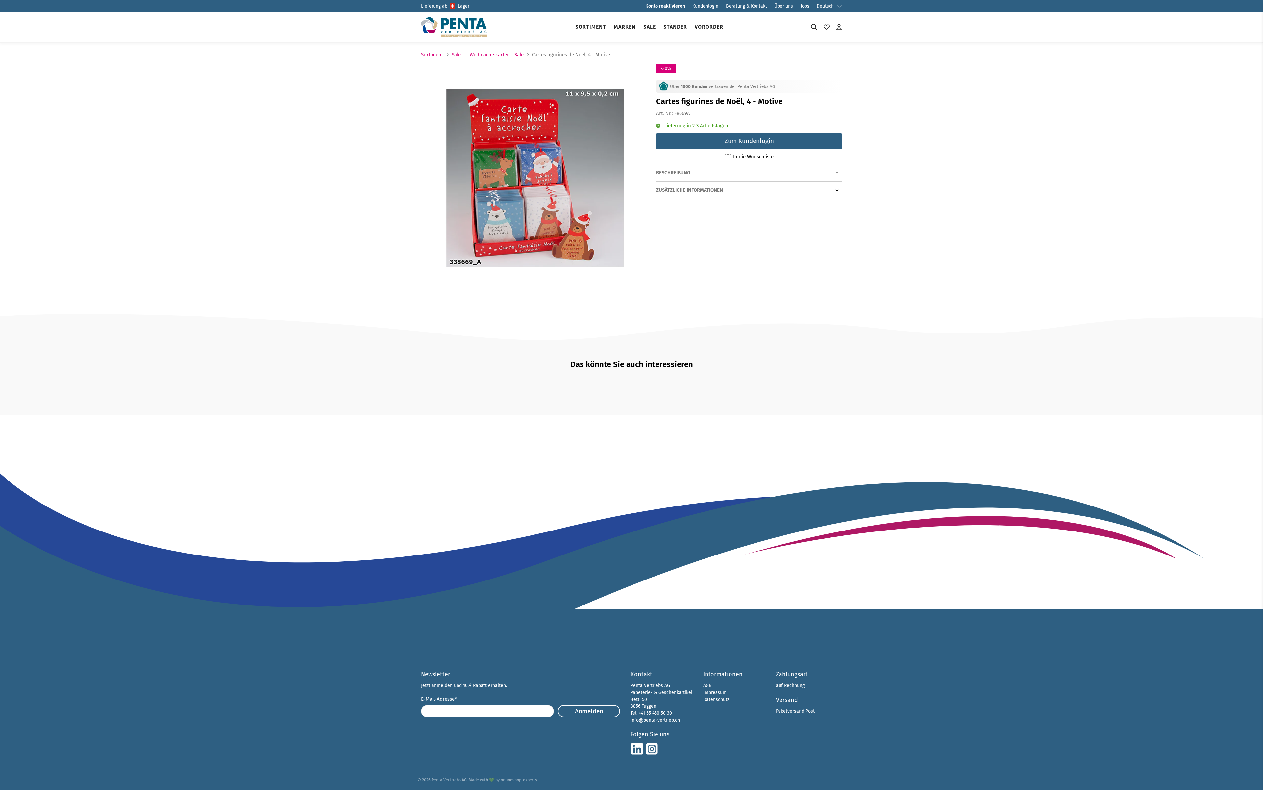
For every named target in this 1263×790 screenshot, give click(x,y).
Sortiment (590, 27)
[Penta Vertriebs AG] (454, 27)
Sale (649, 27)
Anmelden (589, 711)
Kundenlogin (705, 6)
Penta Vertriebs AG (449, 780)
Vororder (709, 27)
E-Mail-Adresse (439, 699)
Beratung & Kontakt (746, 6)
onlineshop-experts (519, 780)
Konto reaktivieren (665, 6)
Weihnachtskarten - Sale (497, 54)
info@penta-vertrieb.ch (655, 720)
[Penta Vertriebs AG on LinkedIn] (637, 754)
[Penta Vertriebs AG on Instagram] (651, 754)
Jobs (805, 6)
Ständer (675, 27)
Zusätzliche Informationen (689, 190)
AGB (707, 685)
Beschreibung (673, 173)
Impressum (715, 692)
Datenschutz (716, 699)
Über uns (783, 6)
